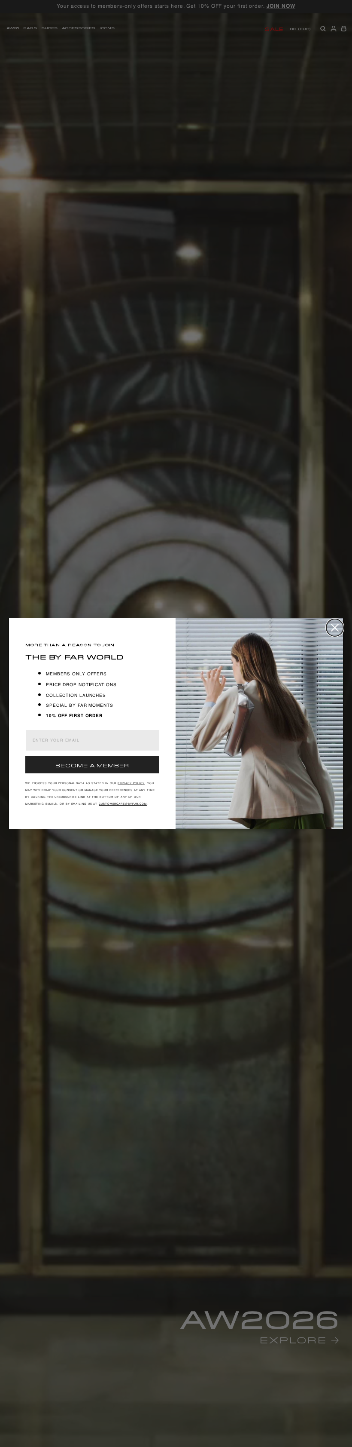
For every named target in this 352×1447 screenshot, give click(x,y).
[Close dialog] (334, 627)
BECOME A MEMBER (92, 764)
